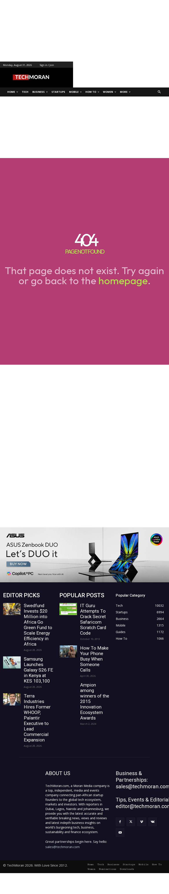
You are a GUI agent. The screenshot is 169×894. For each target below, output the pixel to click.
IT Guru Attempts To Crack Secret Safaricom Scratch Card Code (93, 619)
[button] (159, 92)
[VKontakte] (152, 822)
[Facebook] (120, 822)
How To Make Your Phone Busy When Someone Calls (94, 659)
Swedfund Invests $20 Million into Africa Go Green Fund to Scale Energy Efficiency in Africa (38, 625)
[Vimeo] (141, 822)
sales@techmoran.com (62, 847)
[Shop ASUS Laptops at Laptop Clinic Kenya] (84, 554)
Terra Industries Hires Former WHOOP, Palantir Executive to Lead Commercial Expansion (37, 718)
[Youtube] (120, 832)
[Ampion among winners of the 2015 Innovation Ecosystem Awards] (68, 688)
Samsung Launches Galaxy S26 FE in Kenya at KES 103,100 (38, 670)
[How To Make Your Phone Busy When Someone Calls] (68, 651)
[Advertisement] (84, 31)
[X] (131, 822)
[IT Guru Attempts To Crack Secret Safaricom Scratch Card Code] (68, 609)
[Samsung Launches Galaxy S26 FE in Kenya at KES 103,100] (12, 662)
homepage (123, 280)
